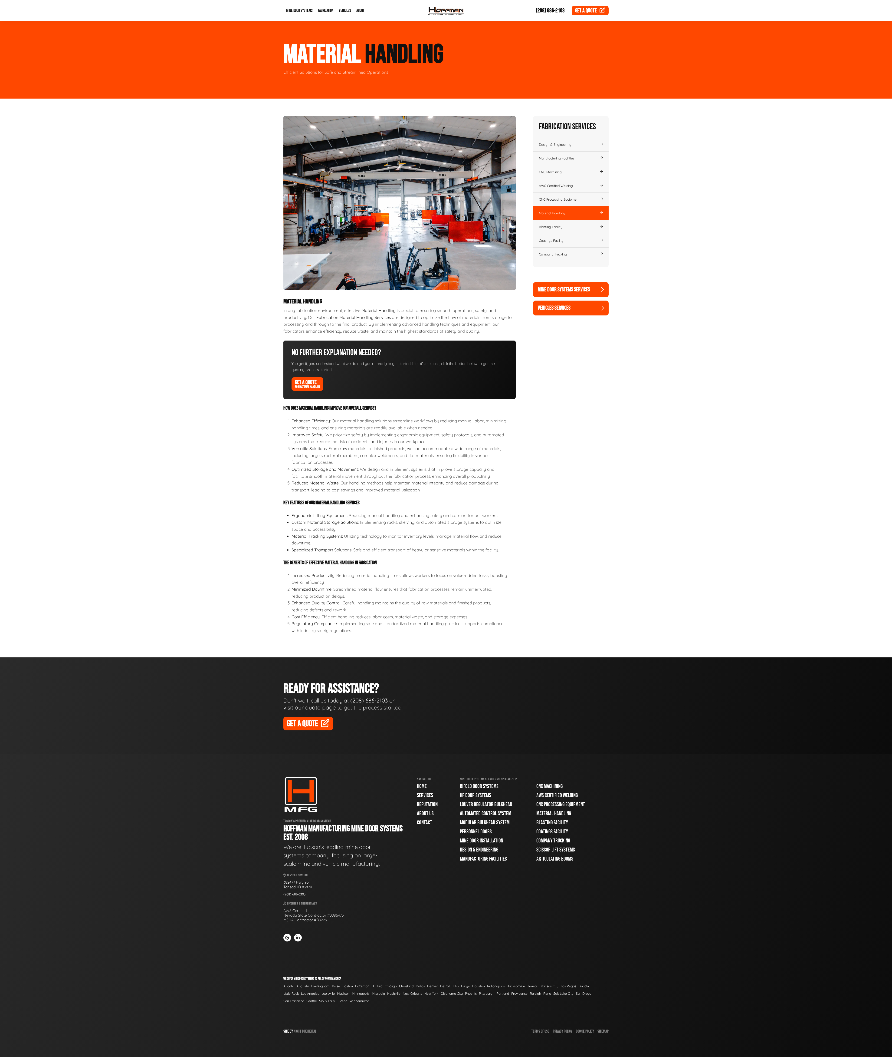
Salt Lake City (563, 993)
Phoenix (471, 993)
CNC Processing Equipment (559, 199)
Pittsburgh (486, 993)
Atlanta (288, 986)
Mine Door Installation (481, 840)
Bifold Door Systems (479, 786)
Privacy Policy (562, 1031)
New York (431, 993)
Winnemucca (359, 1001)
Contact (424, 822)
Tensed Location (297, 875)
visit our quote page (309, 707)
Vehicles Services (554, 308)
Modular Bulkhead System (485, 822)
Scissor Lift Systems (555, 849)
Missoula (378, 993)
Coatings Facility (551, 241)
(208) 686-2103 (550, 10)
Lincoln (584, 986)
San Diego (583, 993)
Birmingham (320, 986)
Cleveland (406, 986)
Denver (432, 986)
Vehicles (345, 10)
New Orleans (412, 993)
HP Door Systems (475, 795)
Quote (586, 10)
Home (422, 786)
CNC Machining (550, 172)
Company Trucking (553, 254)
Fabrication (326, 10)
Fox (304, 1031)
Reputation (427, 804)
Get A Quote (307, 384)
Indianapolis (496, 986)
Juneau (532, 986)
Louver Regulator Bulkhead (486, 804)
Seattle (311, 1001)
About (360, 10)
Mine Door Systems (299, 10)
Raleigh (535, 993)
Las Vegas (568, 986)
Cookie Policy (585, 1031)
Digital (311, 1031)
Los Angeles (310, 993)
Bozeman (362, 986)
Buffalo (377, 986)
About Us (425, 813)
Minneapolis (361, 993)
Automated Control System (485, 813)
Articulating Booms (554, 858)
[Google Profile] (287, 937)
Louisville (328, 993)
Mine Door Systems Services (564, 289)
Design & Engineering (555, 144)
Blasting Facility (550, 227)
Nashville (393, 993)
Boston (347, 986)
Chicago (391, 986)
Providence (519, 993)
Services (425, 795)
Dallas (420, 986)
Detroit (445, 986)
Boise (336, 986)
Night (297, 1031)
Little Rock (291, 993)
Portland (503, 993)
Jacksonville (516, 986)
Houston (478, 986)
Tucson (342, 1001)
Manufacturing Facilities (556, 158)
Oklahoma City (452, 993)
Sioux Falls (327, 1001)
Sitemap (603, 1031)
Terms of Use (540, 1031)
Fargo (465, 986)
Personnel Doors (476, 831)
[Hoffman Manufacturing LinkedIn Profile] (298, 937)
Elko (456, 986)
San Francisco (293, 1001)
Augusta (302, 986)
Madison (343, 993)
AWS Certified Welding (556, 186)
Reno (547, 993)
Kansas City (549, 986)
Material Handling (552, 213)
